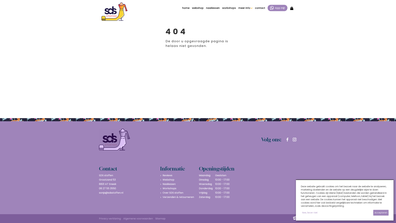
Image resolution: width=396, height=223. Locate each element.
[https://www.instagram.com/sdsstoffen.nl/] (294, 139)
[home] (114, 11)
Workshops (169, 188)
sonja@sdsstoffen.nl (111, 193)
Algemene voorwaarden (138, 218)
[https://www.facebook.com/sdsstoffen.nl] (287, 139)
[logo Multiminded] (295, 218)
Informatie (172, 169)
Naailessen (169, 184)
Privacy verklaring (110, 218)
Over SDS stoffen (173, 193)
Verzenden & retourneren (178, 197)
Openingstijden (216, 169)
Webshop (168, 179)
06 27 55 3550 (107, 188)
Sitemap (160, 218)
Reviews (167, 175)
